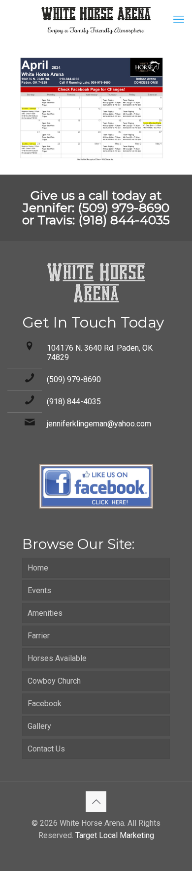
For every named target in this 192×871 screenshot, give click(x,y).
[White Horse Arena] (96, 19)
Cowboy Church (54, 681)
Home (38, 567)
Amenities (45, 613)
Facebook (45, 703)
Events (39, 590)
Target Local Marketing (114, 835)
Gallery (39, 726)
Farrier (39, 635)
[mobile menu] (178, 19)
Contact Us (46, 748)
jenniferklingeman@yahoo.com (99, 423)
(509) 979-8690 (74, 379)
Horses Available (57, 658)
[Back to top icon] (96, 801)
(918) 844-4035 (74, 401)
